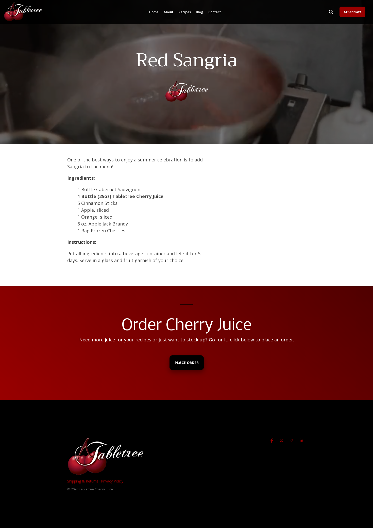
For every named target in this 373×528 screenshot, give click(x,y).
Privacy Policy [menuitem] (112, 481)
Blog (199, 12)
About (168, 12)
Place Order (187, 362)
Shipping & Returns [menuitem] (82, 481)
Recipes (184, 12)
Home (154, 12)
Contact (214, 12)
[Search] (331, 12)
